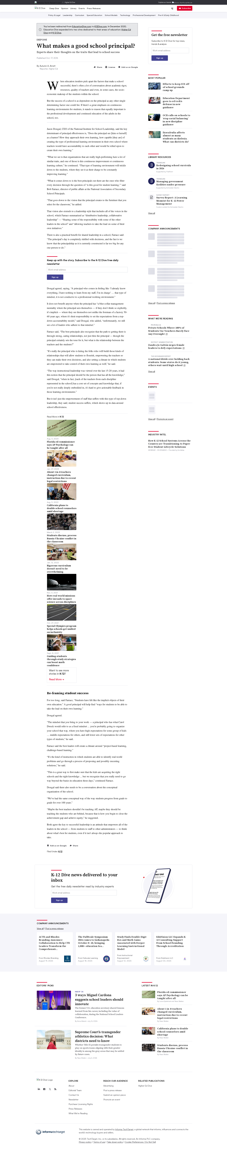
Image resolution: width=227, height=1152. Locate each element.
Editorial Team (75, 1090)
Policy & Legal (54, 15)
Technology (125, 15)
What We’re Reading (78, 1113)
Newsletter (73, 1099)
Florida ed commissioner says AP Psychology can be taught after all (172, 995)
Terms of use (99, 1142)
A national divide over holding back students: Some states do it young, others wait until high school (169, 362)
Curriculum (79, 15)
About (71, 1085)
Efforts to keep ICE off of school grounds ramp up (176, 87)
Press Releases (94, 8)
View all (151, 213)
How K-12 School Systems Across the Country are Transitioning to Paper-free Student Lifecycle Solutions (169, 443)
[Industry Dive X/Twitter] (50, 1089)
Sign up (55, 277)
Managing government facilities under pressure (171, 183)
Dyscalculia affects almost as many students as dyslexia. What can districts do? (176, 137)
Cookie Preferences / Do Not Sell (140, 1142)
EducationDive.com (81, 26)
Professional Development (144, 15)
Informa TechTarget (124, 1129)
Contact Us (74, 1095)
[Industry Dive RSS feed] (55, 1089)
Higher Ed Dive (70, 2)
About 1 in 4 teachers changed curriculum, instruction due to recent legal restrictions (172, 1013)
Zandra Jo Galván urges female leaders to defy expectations (166, 346)
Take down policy (115, 1142)
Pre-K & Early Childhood (168, 15)
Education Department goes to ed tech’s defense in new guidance (176, 103)
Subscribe (186, 8)
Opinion (64, 8)
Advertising (108, 1085)
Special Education (94, 15)
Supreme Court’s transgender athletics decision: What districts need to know (98, 1036)
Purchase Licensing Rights (81, 1104)
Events (82, 8)
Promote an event (165, 419)
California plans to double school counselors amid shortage (172, 1031)
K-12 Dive (57, 32)
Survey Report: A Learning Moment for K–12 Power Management (171, 200)
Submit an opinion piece (114, 1095)
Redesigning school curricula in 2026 (173, 167)
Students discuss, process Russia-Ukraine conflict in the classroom (172, 1048)
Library (73, 8)
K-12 (60, 851)
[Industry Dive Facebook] (44, 1089)
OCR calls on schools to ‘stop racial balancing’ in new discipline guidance (176, 120)
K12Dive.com (100, 26)
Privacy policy (85, 1142)
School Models (111, 15)
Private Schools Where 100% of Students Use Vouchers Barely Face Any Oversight (168, 330)
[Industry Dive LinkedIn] (39, 1089)
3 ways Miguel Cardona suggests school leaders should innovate (99, 999)
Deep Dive (54, 8)
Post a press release (166, 303)
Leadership (67, 15)
